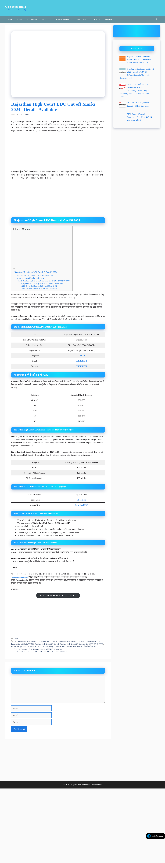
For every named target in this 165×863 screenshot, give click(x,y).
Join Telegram (157, 836)
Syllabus (97, 19)
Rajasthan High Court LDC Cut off (47, 644)
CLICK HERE (81, 361)
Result (16, 639)
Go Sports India (15, 6)
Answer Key (109, 19)
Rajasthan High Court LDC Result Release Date (37, 275)
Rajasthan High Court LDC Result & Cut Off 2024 (35, 272)
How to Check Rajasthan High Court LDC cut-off (69, 641)
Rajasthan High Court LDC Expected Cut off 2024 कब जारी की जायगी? (46, 281)
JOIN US (81, 356)
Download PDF (81, 505)
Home (10, 19)
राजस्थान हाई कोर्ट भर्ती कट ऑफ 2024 (31, 278)
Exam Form (81, 19)
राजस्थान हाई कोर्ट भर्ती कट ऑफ (86, 646)
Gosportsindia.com (20, 577)
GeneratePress (96, 785)
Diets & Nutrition (62, 19)
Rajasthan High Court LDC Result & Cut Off (26, 646)
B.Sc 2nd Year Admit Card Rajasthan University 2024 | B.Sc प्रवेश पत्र (38, 649)
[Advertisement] (58, 152)
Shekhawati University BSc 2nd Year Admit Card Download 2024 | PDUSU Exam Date (44, 652)
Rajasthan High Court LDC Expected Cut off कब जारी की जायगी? (81, 644)
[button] (156, 19)
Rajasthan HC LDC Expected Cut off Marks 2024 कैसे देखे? (43, 283)
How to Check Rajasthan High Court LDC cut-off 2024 (41, 286)
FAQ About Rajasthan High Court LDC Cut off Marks (41, 288)
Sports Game (32, 19)
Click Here (81, 500)
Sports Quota (46, 19)
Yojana (19, 19)
